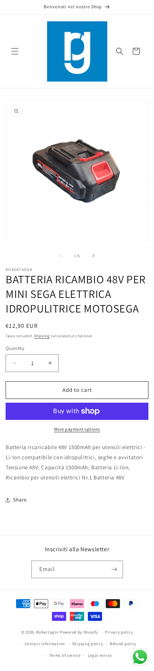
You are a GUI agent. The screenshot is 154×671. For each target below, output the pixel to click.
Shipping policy (87, 643)
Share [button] (20, 499)
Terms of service (65, 655)
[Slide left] (60, 255)
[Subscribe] (114, 569)
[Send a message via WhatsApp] (140, 657)
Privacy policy (119, 632)
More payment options (77, 429)
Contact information (45, 643)
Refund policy (123, 643)
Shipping (42, 335)
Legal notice (100, 655)
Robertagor (47, 632)
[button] (15, 51)
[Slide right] (93, 255)
